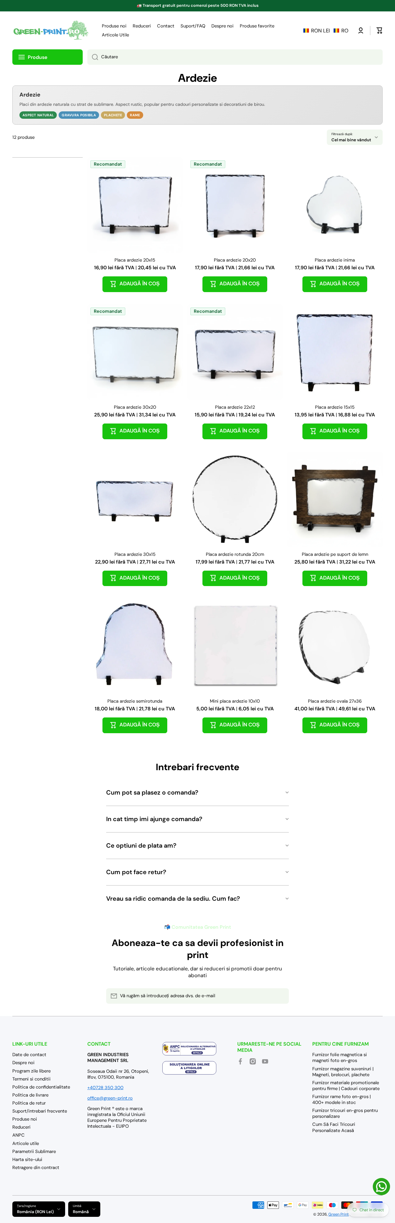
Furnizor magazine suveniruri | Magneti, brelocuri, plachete (342, 1072)
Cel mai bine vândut (351, 140)
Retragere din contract (35, 1167)
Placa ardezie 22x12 (235, 407)
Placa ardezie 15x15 (335, 407)
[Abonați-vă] (281, 996)
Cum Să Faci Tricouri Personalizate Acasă (333, 1127)
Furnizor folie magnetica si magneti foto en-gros (339, 1058)
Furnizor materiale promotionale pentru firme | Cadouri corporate (346, 1086)
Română (81, 1211)
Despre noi (23, 1063)
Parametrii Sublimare (34, 1151)
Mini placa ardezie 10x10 (235, 701)
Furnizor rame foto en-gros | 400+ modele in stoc (341, 1099)
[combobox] (235, 57)
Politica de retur (29, 1103)
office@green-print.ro (110, 1098)
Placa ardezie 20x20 (235, 260)
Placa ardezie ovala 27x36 (335, 701)
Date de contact (29, 1055)
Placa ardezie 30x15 (135, 554)
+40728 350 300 (105, 1088)
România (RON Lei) (35, 1211)
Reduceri (21, 1127)
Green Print (338, 1214)
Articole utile (25, 1143)
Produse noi (24, 1119)
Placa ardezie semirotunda (134, 701)
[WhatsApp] (381, 1186)
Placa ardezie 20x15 (134, 260)
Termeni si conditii (31, 1079)
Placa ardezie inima (335, 260)
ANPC (18, 1135)
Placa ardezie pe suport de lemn (335, 554)
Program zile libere (31, 1071)
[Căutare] (92, 57)
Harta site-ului (27, 1159)
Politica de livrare (30, 1095)
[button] (325, 30)
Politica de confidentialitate (41, 1087)
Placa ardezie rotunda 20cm (235, 554)
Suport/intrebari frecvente (39, 1111)
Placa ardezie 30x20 (135, 407)
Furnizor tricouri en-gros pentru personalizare (345, 1113)
